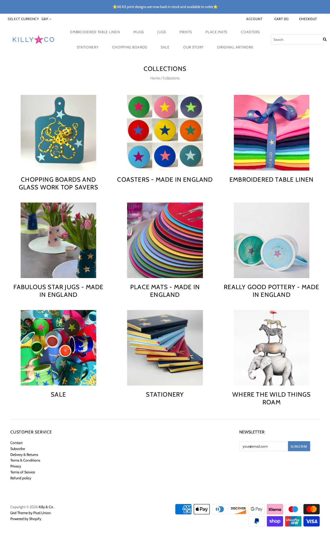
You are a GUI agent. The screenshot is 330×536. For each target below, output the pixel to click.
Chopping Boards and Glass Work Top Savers (58, 183)
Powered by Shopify (25, 518)
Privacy (15, 466)
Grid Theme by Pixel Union (30, 512)
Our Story (193, 47)
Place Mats (216, 32)
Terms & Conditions (25, 460)
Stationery (88, 47)
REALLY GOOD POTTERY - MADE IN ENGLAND (271, 290)
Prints (185, 32)
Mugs (138, 32)
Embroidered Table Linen (95, 32)
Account (254, 19)
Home (155, 78)
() (281, 19)
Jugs (161, 32)
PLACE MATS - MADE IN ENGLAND (165, 290)
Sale (165, 47)
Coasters (250, 32)
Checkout (308, 19)
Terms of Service (22, 472)
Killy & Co (46, 507)
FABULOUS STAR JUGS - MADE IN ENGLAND (58, 290)
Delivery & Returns (24, 454)
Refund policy (20, 478)
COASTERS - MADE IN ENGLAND (165, 179)
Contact (16, 442)
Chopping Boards (129, 47)
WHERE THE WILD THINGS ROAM (271, 398)
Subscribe (17, 448)
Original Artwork (235, 47)
